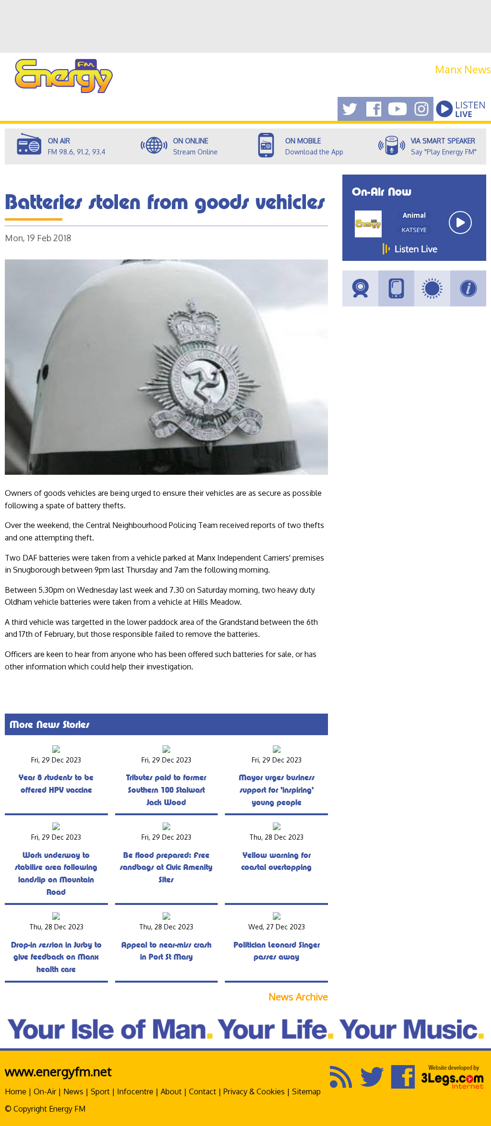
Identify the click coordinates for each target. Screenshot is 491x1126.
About (171, 1091)
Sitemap (306, 1091)
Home (15, 1091)
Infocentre (135, 1091)
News (73, 1091)
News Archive (298, 997)
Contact (202, 1091)
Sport (100, 1091)
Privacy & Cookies (254, 1091)
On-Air (45, 1091)
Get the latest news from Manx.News (426, 80)
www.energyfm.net (58, 1071)
